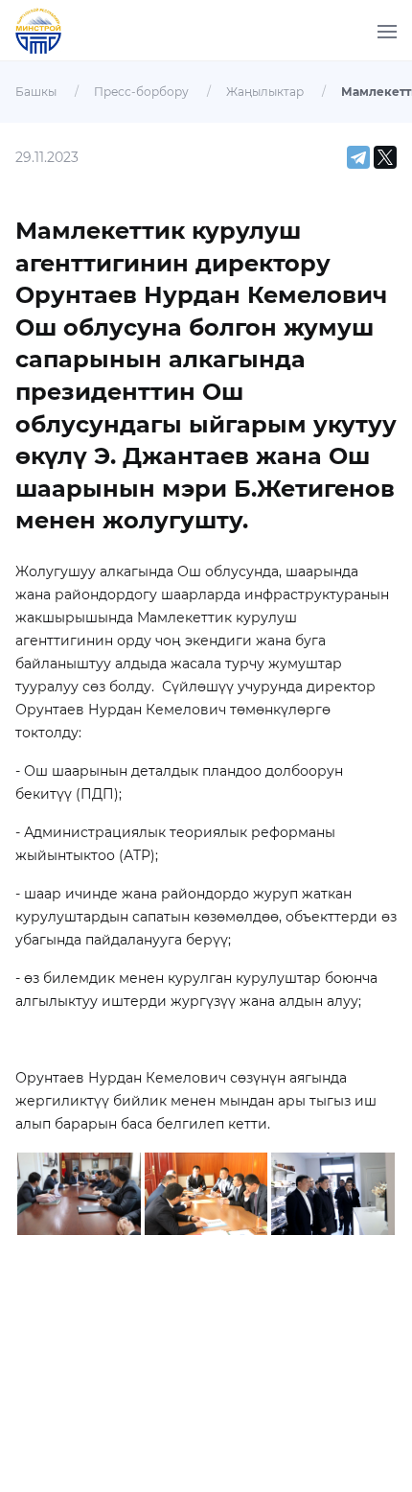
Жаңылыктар (265, 91)
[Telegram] (358, 157)
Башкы (36, 91)
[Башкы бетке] (46, 42)
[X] (385, 157)
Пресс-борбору (141, 91)
